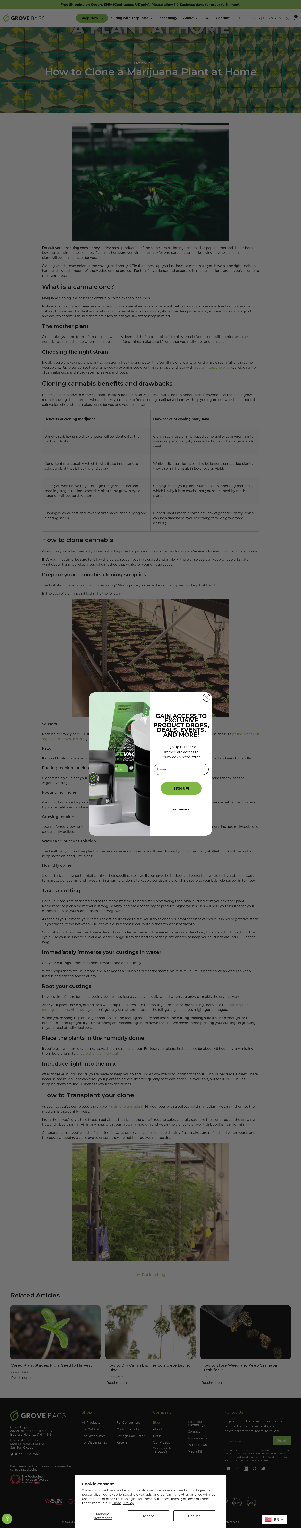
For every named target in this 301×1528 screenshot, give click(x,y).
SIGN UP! (181, 788)
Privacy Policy (123, 1503)
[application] (7, 1520)
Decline (194, 1516)
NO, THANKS (181, 809)
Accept (148, 1516)
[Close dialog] (206, 697)
